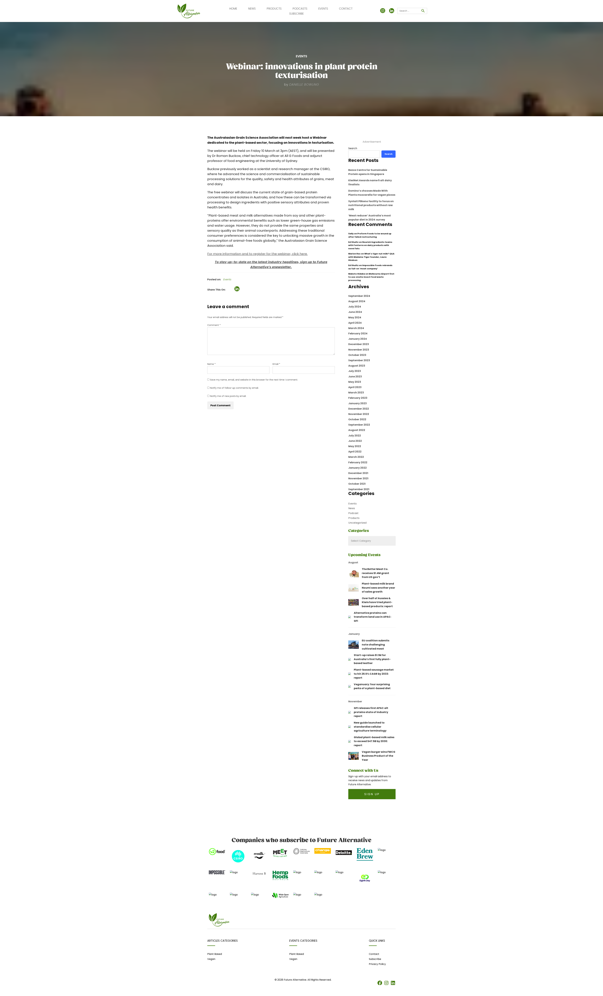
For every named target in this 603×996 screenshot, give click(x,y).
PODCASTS (300, 9)
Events (227, 279)
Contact (374, 954)
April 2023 (354, 387)
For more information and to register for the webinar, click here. (257, 254)
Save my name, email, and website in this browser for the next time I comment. (254, 379)
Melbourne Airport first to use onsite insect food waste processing (371, 277)
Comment (214, 325)
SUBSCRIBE (296, 14)
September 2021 (358, 489)
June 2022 (355, 441)
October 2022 (357, 419)
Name (211, 364)
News (351, 508)
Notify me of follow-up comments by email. (234, 387)
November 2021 (358, 478)
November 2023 (358, 349)
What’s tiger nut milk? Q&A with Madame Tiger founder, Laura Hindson (371, 256)
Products (353, 518)
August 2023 (356, 365)
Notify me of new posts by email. (228, 396)
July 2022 (354, 435)
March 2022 (356, 457)
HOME (233, 9)
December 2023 (358, 344)
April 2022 (354, 451)
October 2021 (357, 484)
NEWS (252, 9)
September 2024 (359, 296)
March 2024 (356, 328)
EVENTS (323, 9)
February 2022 (357, 462)
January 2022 (357, 468)
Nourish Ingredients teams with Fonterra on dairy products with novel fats (370, 245)
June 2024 (355, 312)
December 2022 (358, 409)
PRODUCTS (274, 9)
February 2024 (357, 333)
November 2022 (358, 414)
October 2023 (357, 355)
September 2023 (359, 360)
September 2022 (359, 425)
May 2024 (354, 317)
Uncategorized (357, 523)
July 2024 (354, 306)
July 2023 (354, 371)
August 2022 (356, 430)
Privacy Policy (377, 964)
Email (276, 364)
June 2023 (355, 376)
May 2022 (354, 446)
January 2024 (357, 339)
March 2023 (356, 392)
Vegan (211, 959)
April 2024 (355, 323)
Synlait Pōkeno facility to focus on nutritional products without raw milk (371, 205)
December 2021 (358, 473)
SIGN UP (372, 794)
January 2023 (357, 403)
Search (352, 148)
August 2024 (356, 301)
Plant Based (214, 954)
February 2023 (357, 398)
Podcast (353, 513)
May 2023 (354, 382)
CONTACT (346, 9)
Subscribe (375, 959)
